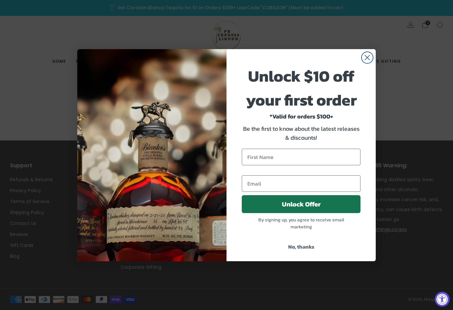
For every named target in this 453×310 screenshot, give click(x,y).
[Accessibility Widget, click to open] (442, 299)
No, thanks (301, 247)
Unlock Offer (301, 204)
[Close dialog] (367, 57)
